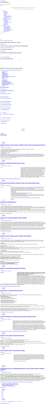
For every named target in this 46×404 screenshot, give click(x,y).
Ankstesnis (3, 389)
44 (2, 391)
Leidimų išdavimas (6, 20)
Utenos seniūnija (6, 96)
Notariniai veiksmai (6, 21)
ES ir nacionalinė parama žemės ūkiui (8, 22)
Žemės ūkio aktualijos (5, 75)
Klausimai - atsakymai (5, 77)
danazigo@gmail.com (11, 263)
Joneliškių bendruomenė (5, 109)
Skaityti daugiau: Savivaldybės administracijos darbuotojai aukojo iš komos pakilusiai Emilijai (13, 331)
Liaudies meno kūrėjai (5, 84)
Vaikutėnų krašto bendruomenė (7, 28)
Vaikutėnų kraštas (6, 13)
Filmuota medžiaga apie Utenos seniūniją (8, 83)
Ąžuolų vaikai (4, 112)
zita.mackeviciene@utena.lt (30, 188)
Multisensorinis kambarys (7, 98)
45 (2, 392)
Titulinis (5, 40)
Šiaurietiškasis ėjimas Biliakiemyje (8, 202)
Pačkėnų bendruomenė (7, 102)
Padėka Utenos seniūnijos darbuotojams (7, 385)
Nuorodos (3, 85)
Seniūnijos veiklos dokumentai (7, 15)
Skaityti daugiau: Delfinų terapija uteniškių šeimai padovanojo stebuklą (10, 286)
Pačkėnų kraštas (5, 12)
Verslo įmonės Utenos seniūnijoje (7, 82)
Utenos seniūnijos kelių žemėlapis (7, 18)
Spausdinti (3, 142)
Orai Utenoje (2, 133)
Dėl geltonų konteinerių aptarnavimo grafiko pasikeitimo (10, 384)
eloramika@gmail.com (15, 262)
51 (2, 397)
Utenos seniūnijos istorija (6, 17)
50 (2, 396)
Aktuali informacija (5, 71)
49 (2, 395)
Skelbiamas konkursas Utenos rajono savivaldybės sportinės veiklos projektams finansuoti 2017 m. (23, 144)
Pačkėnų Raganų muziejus (7, 104)
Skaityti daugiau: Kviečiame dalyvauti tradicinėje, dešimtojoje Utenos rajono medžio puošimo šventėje (25, 197)
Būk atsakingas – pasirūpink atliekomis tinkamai (11, 290)
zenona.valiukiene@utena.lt (10, 401)
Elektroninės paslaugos (6, 24)
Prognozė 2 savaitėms (3, 135)
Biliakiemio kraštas (6, 11)
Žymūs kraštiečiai (4, 79)
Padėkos (3, 78)
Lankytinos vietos (4, 80)
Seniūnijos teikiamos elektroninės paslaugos (7, 90)
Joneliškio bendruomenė (6, 31)
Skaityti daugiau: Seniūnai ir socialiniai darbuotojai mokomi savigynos (10, 178)
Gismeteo (5, 134)
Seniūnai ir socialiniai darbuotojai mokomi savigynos (12, 163)
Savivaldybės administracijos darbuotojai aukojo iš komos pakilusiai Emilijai (18, 316)
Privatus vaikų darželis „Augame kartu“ (8, 114)
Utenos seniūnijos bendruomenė (7, 26)
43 (2, 390)
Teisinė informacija (5, 73)
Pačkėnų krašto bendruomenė (7, 30)
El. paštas (3, 161)
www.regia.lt (23, 130)
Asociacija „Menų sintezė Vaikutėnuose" (8, 29)
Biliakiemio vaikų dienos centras (6, 117)
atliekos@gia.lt (17, 310)
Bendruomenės (3, 25)
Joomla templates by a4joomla (4, 403)
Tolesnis (3, 398)
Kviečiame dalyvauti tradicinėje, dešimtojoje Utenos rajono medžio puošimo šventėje (20, 183)
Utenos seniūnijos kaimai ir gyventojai (8, 16)
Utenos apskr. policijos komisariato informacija (8, 76)
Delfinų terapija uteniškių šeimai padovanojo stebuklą (12, 268)
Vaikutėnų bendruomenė (7, 101)
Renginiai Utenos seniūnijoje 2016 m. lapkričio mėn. (12, 335)
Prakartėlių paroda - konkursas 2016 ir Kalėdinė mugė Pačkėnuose (15, 235)
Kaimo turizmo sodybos (5, 81)
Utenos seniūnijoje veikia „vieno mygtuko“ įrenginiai (12, 350)
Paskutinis (3, 399)
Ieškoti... (1, 4)
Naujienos (3, 72)
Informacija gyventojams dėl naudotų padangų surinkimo (13, 217)
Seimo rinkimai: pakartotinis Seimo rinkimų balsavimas (10, 383)
